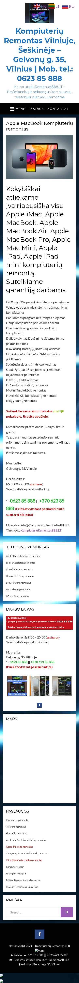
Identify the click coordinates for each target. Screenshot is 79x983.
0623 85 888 (36, 955)
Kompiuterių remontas (17, 820)
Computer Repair (15, 866)
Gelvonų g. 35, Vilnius (46, 964)
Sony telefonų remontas (18, 582)
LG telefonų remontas (17, 596)
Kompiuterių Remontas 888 (52, 946)
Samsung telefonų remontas (20, 562)
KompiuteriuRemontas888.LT (41, 530)
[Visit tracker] (1, 975)
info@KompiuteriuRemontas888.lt (47, 960)
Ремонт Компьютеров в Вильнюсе (23, 880)
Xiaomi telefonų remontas (19, 569)
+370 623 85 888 (57, 955)
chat (56, 411)
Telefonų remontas (16, 826)
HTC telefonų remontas (18, 589)
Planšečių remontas (16, 833)
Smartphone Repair (16, 873)
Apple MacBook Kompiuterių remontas (26, 840)
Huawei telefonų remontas (20, 576)
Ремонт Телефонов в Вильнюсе (22, 887)
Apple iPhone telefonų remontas (23, 556)
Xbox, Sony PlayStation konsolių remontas (27, 853)
